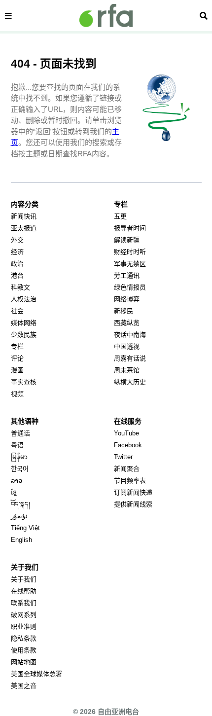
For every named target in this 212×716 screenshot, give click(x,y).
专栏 (17, 346)
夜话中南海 (130, 334)
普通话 (20, 433)
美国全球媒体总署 (36, 674)
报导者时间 (130, 228)
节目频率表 (130, 480)
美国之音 (23, 685)
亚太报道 (23, 228)
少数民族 (23, 334)
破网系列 (23, 614)
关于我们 (23, 579)
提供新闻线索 (133, 504)
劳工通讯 (127, 275)
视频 (17, 393)
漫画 (17, 370)
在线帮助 (23, 591)
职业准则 (23, 626)
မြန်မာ (19, 457)
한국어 (20, 468)
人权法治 (23, 299)
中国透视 (127, 346)
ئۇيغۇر (19, 516)
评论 (17, 358)
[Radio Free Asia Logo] (106, 15)
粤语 (17, 445)
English (21, 539)
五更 (120, 216)
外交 (17, 240)
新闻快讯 (23, 216)
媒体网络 (23, 322)
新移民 (123, 311)
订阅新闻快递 (133, 492)
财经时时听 (130, 251)
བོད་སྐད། (20, 504)
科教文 (20, 287)
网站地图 (23, 662)
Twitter (123, 457)
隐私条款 (23, 638)
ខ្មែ (14, 492)
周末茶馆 (127, 370)
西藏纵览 (127, 322)
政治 (17, 263)
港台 (17, 275)
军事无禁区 (130, 263)
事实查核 (23, 382)
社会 (17, 311)
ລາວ (16, 480)
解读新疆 (127, 240)
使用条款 (23, 650)
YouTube (126, 433)
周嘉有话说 (130, 358)
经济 (17, 251)
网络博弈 (127, 299)
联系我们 (23, 603)
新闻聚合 (127, 468)
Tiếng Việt (25, 528)
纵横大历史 (130, 382)
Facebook (128, 445)
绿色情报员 (130, 287)
